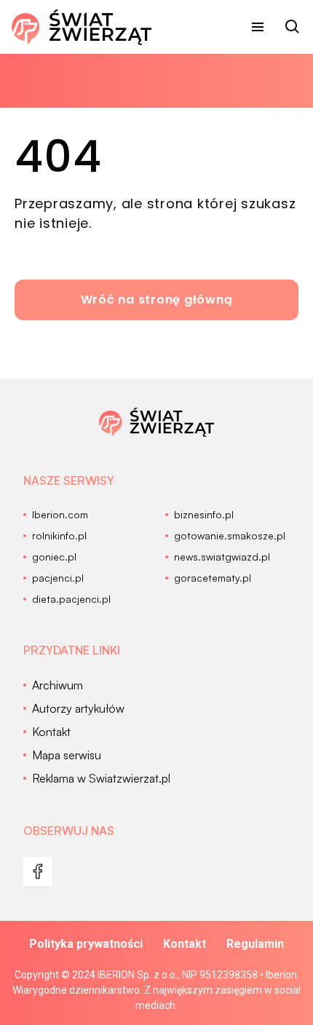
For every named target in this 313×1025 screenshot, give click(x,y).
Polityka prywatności (86, 944)
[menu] (257, 27)
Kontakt (184, 944)
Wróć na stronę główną (157, 299)
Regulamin (255, 944)
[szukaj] (292, 27)
